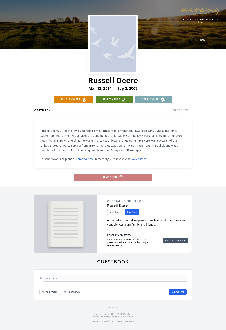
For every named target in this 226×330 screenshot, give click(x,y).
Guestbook (182, 110)
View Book (115, 211)
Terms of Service (121, 316)
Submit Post (178, 291)
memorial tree (84, 159)
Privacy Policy (104, 316)
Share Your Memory (175, 240)
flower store (138, 159)
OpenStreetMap (116, 321)
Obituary (42, 110)
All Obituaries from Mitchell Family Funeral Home (200, 20)
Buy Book (132, 211)
